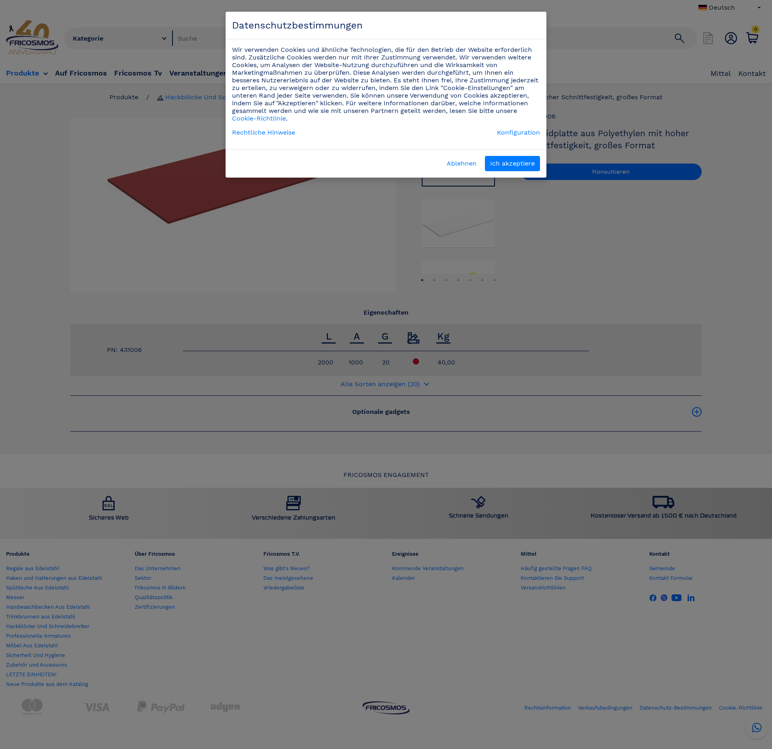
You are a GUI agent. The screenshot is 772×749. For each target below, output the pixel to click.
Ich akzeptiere (512, 163)
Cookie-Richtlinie (259, 118)
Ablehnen (461, 163)
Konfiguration (518, 132)
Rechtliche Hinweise (263, 132)
